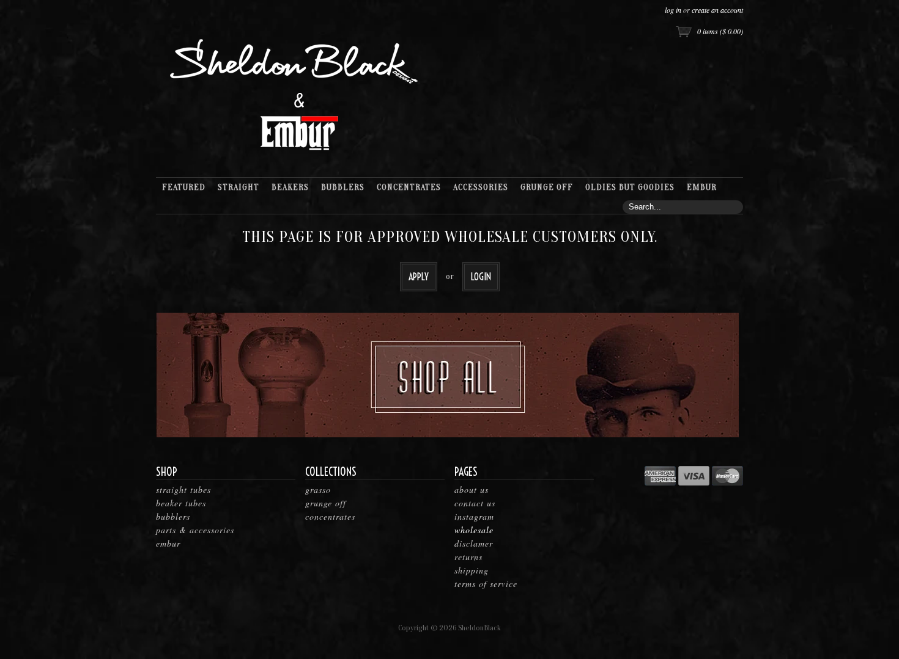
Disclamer (473, 543)
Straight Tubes (183, 489)
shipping (471, 570)
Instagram (474, 516)
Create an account (717, 10)
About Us (471, 489)
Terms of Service (485, 583)
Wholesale (474, 530)
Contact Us (474, 503)
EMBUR (168, 543)
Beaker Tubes (181, 503)
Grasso (318, 489)
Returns (468, 557)
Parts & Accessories (195, 530)
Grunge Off (325, 503)
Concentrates (330, 516)
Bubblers (173, 516)
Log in (673, 10)
